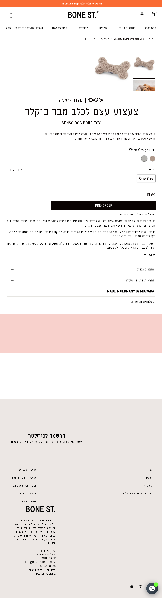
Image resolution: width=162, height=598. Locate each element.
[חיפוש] (11, 14)
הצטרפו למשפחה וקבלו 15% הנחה (24, 28)
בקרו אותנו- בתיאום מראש (42, 570)
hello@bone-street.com (39, 562)
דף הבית (152, 38)
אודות (149, 470)
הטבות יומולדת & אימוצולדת (137, 493)
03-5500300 (48, 566)
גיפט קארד (146, 485)
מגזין (149, 478)
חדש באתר (150, 28)
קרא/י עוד (149, 255)
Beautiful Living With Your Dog (129, 38)
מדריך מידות (15, 169)
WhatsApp (48, 558)
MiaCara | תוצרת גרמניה (81, 100)
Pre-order (103, 205)
